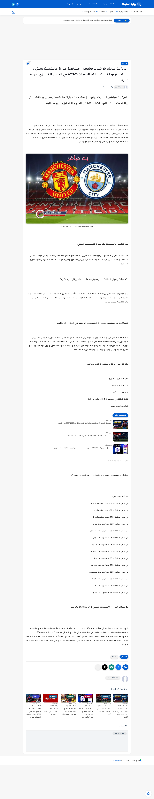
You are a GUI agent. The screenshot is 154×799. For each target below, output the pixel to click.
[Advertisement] (77, 41)
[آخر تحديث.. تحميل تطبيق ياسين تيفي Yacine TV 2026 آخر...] (120, 437)
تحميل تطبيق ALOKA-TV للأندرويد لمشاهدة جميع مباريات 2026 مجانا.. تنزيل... (81, 448)
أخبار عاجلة (138, 12)
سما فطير (119, 87)
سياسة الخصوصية (109, 4)
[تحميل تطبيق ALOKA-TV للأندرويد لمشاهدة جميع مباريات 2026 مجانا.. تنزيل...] (120, 449)
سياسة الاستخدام (93, 4)
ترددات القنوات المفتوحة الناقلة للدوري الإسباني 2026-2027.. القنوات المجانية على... (33, 711)
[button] (118, 667)
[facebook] (17, 4)
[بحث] (13, 12)
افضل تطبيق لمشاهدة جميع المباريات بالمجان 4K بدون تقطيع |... (69, 710)
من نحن (79, 4)
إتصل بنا (70, 4)
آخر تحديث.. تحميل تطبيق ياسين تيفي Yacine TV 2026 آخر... (89, 436)
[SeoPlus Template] (141, 760)
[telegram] (13, 4)
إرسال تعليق (119, 734)
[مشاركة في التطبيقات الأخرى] (98, 667)
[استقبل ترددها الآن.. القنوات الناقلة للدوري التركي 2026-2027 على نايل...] (120, 424)
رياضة (124, 63)
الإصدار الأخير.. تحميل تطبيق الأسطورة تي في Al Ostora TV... (51, 710)
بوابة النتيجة (129, 4)
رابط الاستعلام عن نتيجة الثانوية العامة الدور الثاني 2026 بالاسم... (87, 20)
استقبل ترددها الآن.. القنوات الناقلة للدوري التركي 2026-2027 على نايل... (84, 423)
